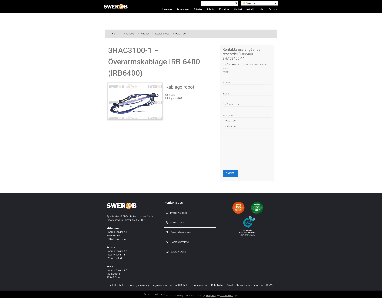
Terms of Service (226, 296)
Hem (115, 33)
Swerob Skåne (178, 251)
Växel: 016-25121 (179, 222)
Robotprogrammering (137, 285)
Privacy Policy (211, 296)
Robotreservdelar (199, 285)
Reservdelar (183, 9)
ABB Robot (181, 285)
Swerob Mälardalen (180, 232)
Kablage (145, 33)
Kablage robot (163, 33)
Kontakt (238, 9)
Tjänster (198, 9)
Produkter (224, 9)
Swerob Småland (179, 242)
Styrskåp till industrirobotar (249, 285)
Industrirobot (116, 285)
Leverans (167, 9)
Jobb (261, 9)
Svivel (230, 285)
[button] (259, 3)
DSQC (269, 285)
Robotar (211, 9)
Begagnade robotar (162, 285)
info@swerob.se (178, 212)
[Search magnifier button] (236, 3)
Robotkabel (217, 285)
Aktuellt (250, 9)
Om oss (273, 9)
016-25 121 (237, 64)
